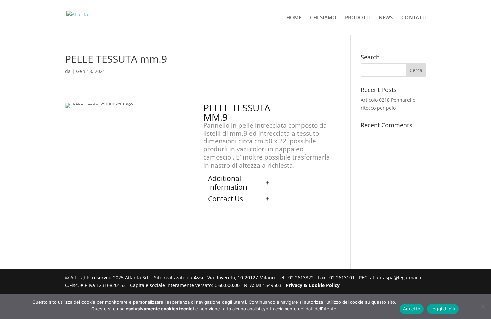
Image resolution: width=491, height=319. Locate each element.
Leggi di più (442, 308)
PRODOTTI (357, 18)
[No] (482, 306)
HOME (293, 18)
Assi (198, 277)
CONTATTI (413, 18)
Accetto (411, 308)
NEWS (386, 18)
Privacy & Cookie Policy (313, 285)
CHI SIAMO (323, 18)
